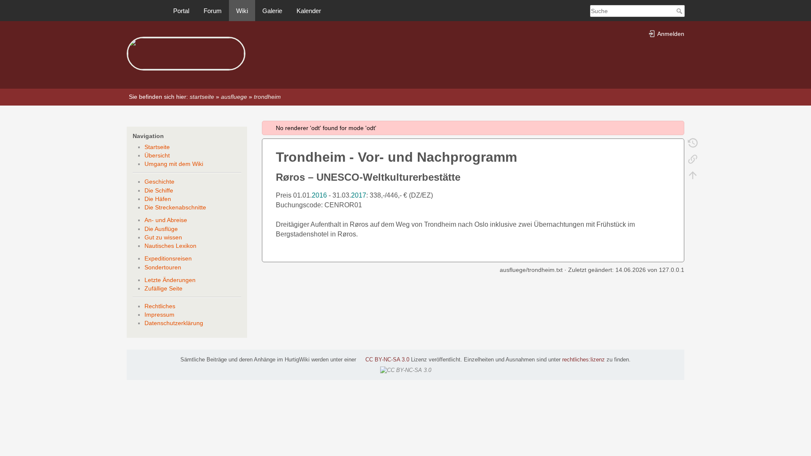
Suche (680, 11)
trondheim (267, 96)
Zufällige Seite (163, 288)
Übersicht (157, 155)
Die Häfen (157, 198)
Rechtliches (159, 306)
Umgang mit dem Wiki (173, 163)
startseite (202, 96)
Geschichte (159, 181)
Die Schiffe (158, 190)
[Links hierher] (692, 159)
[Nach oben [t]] (692, 175)
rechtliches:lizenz (583, 360)
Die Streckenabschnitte (175, 207)
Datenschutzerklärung (173, 323)
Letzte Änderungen (170, 280)
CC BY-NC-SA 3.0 (387, 360)
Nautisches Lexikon (170, 245)
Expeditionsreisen (168, 258)
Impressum (159, 314)
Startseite (157, 147)
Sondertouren (162, 267)
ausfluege (234, 96)
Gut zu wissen (163, 237)
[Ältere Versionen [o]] (692, 143)
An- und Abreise (165, 220)
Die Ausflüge (161, 228)
